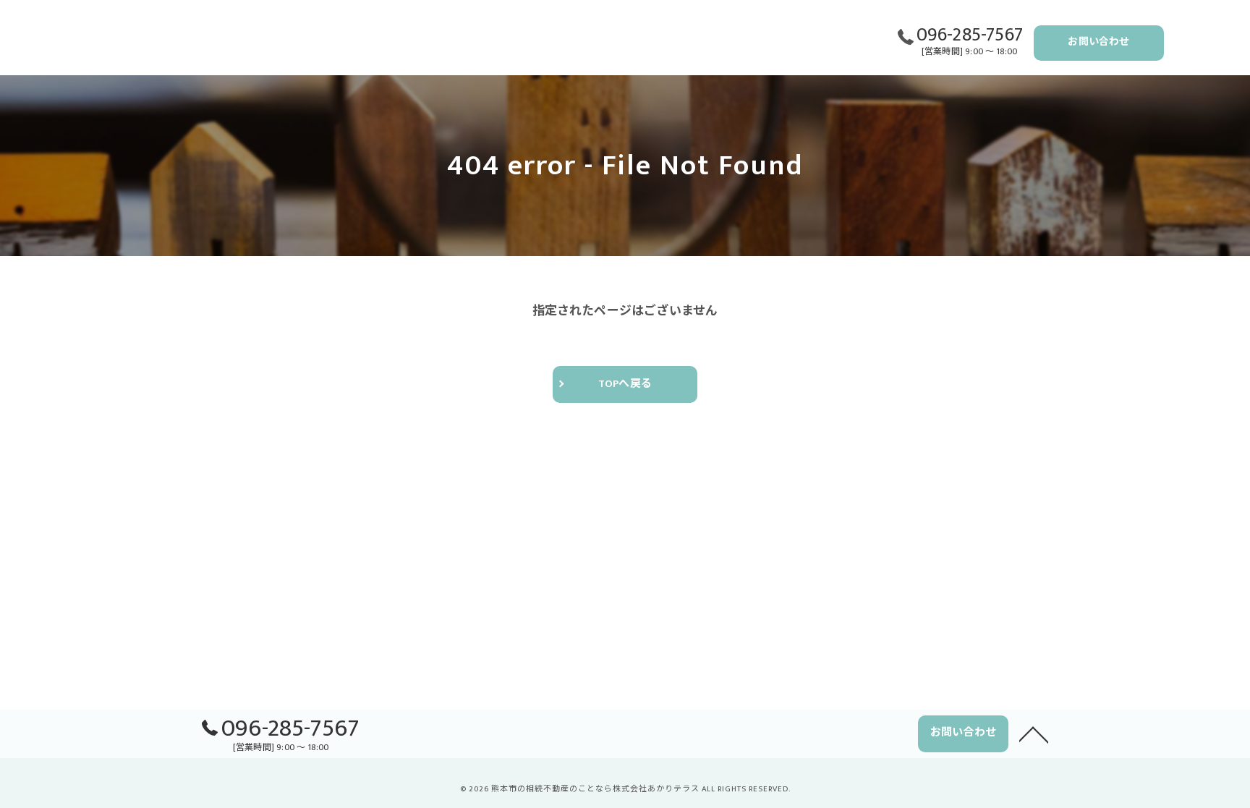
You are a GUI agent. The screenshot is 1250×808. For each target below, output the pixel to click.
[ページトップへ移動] (1033, 733)
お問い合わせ (1098, 41)
